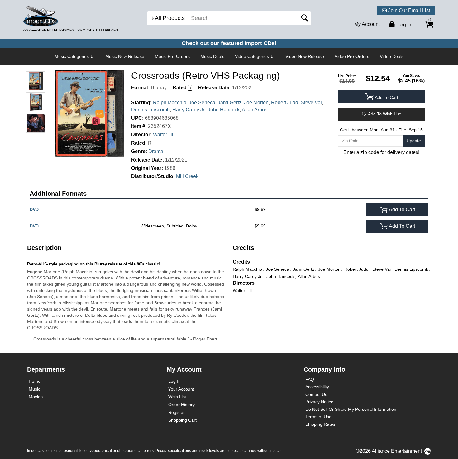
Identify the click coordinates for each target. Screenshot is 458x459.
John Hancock (224, 109)
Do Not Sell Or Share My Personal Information (350, 409)
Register (176, 412)
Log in (403, 24)
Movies (36, 396)
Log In (174, 381)
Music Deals (212, 56)
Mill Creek (187, 176)
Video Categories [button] (252, 56)
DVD (34, 209)
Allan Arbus (254, 109)
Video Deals (391, 56)
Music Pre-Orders (172, 56)
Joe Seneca (202, 102)
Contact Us (316, 394)
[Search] (303, 18)
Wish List (177, 396)
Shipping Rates (320, 424)
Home (35, 381)
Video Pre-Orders (352, 56)
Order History (181, 404)
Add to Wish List (384, 113)
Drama (155, 151)
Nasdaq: (108, 30)
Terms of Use (318, 416)
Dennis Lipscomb (150, 109)
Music (34, 388)
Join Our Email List (409, 10)
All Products (170, 18)
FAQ (309, 379)
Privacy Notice (319, 401)
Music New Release (124, 56)
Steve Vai (311, 102)
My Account (367, 24)
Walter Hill (164, 134)
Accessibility (317, 386)
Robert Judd (284, 102)
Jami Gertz (229, 102)
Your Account (181, 388)
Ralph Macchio (169, 102)
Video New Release (304, 56)
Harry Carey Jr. (188, 109)
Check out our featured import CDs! (229, 43)
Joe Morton (256, 102)
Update (414, 140)
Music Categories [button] (72, 56)
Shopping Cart (182, 420)
